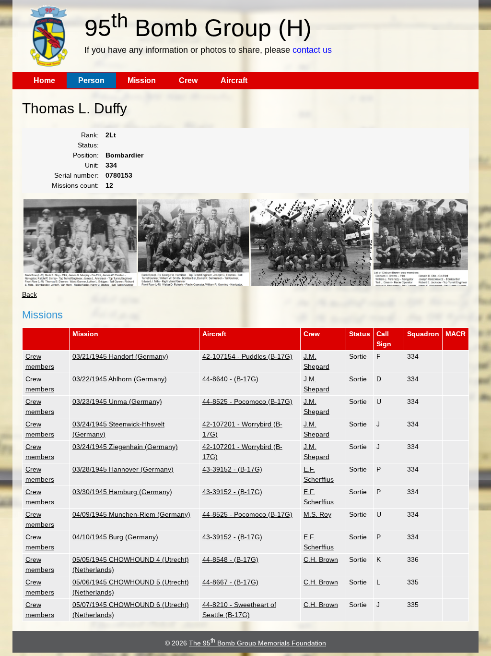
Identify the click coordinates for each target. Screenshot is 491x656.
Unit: (92, 165)
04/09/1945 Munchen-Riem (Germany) (131, 514)
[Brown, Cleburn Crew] (421, 242)
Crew (188, 80)
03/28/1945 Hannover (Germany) (123, 469)
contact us (312, 50)
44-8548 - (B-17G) (230, 559)
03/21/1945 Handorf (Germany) (120, 356)
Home (44, 80)
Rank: (90, 135)
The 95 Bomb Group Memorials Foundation (257, 643)
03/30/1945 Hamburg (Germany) (122, 492)
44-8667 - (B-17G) (230, 582)
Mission (142, 80)
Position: (86, 155)
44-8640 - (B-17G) (230, 379)
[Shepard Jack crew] (311, 242)
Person (91, 80)
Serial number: (76, 175)
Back (29, 294)
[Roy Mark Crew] (80, 242)
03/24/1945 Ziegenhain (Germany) (125, 446)
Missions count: (75, 185)
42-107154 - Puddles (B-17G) (247, 356)
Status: (88, 145)
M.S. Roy (317, 514)
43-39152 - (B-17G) (232, 469)
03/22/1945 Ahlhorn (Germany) (119, 379)
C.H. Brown (321, 559)
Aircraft (234, 80)
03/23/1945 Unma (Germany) (117, 401)
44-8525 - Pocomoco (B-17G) (247, 401)
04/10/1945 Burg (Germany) (115, 537)
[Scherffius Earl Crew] (193, 242)
